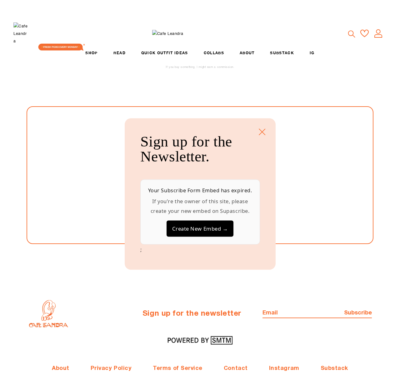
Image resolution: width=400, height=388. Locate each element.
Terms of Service (177, 368)
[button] (351, 33)
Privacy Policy (111, 368)
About (60, 368)
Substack (334, 368)
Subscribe (358, 313)
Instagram (284, 368)
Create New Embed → (200, 228)
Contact (236, 368)
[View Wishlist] (364, 33)
